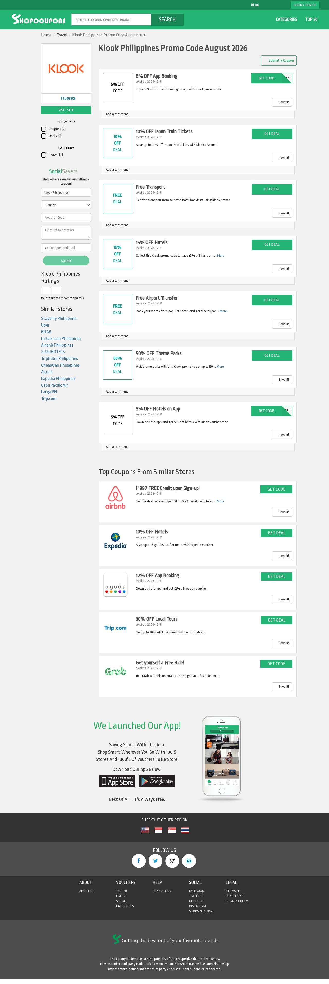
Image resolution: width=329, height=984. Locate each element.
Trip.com (49, 398)
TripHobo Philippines (59, 358)
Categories (286, 19)
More (220, 255)
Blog (255, 5)
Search (167, 19)
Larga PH (49, 391)
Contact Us (162, 891)
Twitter (156, 861)
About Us (86, 891)
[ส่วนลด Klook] (185, 833)
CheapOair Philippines (60, 365)
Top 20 (311, 19)
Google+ (172, 861)
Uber (45, 325)
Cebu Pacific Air (54, 385)
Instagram (189, 861)
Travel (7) (56, 155)
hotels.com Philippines (61, 338)
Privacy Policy (237, 901)
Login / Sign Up (305, 5)
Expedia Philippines (58, 378)
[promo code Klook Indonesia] (158, 833)
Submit (66, 261)
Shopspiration (200, 911)
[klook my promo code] (145, 833)
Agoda (47, 371)
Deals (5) (55, 136)
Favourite (68, 98)
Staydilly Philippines (59, 318)
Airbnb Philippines (57, 345)
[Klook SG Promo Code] (172, 833)
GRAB (46, 331)
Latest (121, 896)
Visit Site (66, 110)
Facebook (139, 861)
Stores (122, 901)
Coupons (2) (57, 129)
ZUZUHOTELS (53, 351)
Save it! (283, 102)
